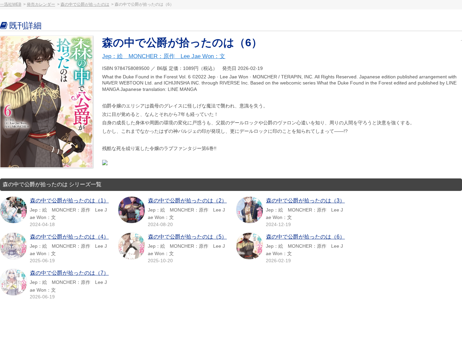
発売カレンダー (41, 4)
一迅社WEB (10, 4)
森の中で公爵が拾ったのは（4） (69, 237)
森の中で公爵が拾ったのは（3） (305, 200)
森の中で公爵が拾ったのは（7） (69, 273)
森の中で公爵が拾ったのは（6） (305, 237)
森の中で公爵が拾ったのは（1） (69, 200)
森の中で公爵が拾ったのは (85, 4)
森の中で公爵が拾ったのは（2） (187, 200)
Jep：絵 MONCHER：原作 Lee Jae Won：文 (163, 56)
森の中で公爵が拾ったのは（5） (187, 237)
